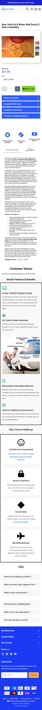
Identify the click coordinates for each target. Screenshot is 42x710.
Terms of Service (26, 698)
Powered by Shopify (21, 706)
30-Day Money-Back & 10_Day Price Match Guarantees (22, 456)
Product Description (12, 150)
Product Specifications (30, 149)
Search (5, 698)
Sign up (33, 675)
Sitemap (36, 698)
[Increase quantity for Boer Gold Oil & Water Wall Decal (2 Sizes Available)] (17, 89)
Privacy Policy (14, 698)
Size (3, 76)
